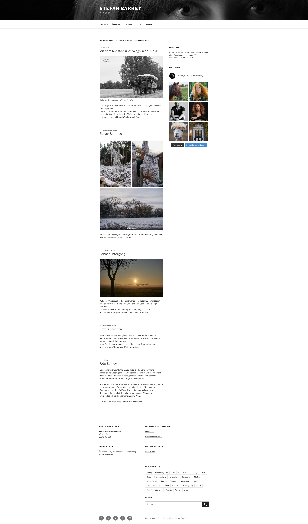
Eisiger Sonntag (110, 133)
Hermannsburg (160, 477)
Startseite (103, 24)
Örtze (186, 490)
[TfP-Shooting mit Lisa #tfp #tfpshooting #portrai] (198, 111)
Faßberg (186, 472)
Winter (178, 490)
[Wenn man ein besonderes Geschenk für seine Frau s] (178, 111)
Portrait (195, 481)
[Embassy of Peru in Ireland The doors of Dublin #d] (198, 131)
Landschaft (186, 477)
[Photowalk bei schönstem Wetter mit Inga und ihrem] (178, 91)
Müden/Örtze (152, 481)
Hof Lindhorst (174, 477)
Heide (149, 477)
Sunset (149, 490)
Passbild (173, 481)
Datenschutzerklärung (153, 437)
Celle (173, 472)
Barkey (149, 472)
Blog (140, 24)
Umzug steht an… (111, 329)
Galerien (128, 24)
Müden (197, 477)
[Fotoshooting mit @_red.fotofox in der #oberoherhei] (198, 91)
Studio (198, 485)
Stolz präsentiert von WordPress (176, 518)
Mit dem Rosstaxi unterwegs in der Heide (129, 51)
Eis (179, 472)
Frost (204, 472)
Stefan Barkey (121, 8)
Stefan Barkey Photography (182, 485)
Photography (184, 481)
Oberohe (163, 481)
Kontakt (149, 24)
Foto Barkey (108, 363)
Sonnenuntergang (112, 254)
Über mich (116, 24)
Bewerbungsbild (161, 472)
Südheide (158, 490)
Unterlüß (168, 490)
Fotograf (196, 472)
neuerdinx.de (150, 451)
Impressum (149, 431)
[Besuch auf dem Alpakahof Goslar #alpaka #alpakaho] (178, 131)
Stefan (166, 485)
